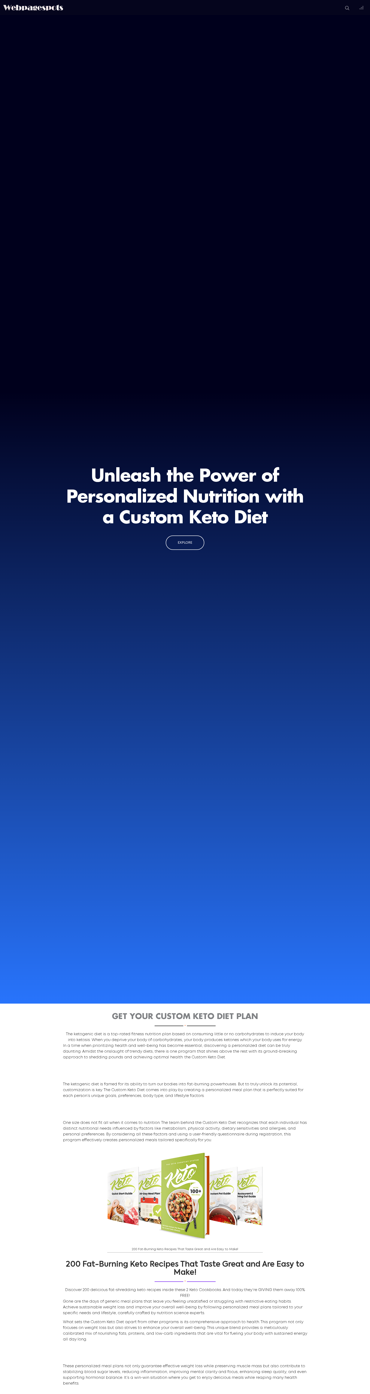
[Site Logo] (33, 7)
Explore (185, 542)
